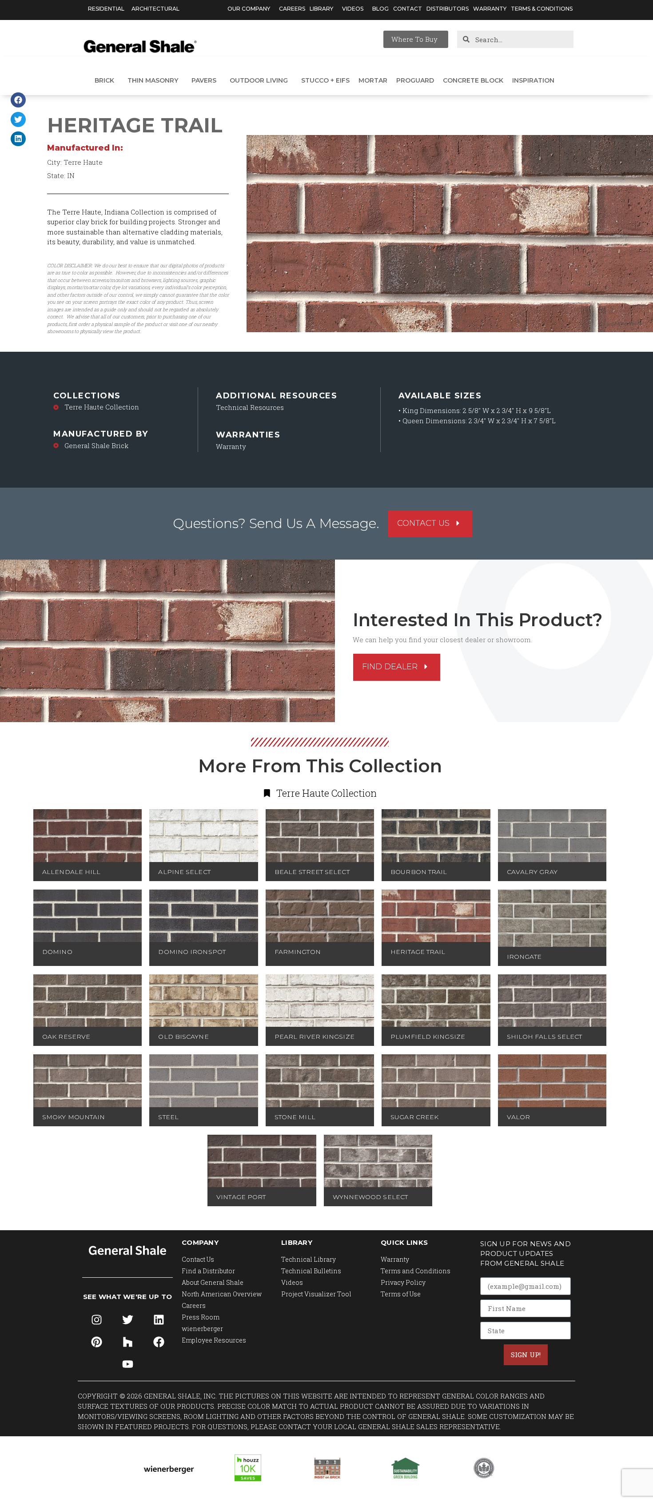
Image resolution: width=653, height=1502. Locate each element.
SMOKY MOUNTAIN (73, 1117)
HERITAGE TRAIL (417, 952)
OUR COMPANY (248, 8)
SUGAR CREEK (414, 1117)
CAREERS (292, 8)
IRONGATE (524, 957)
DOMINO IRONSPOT (192, 952)
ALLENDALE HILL (71, 872)
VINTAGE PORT (241, 1197)
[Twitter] (127, 1320)
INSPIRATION (533, 80)
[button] (18, 99)
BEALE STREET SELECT (312, 872)
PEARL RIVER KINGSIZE (314, 1037)
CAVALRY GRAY (532, 872)
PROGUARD (415, 80)
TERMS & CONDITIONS (542, 8)
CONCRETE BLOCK (473, 80)
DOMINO (57, 952)
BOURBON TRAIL (418, 872)
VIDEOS (352, 8)
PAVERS (203, 80)
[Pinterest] (96, 1342)
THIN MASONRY (152, 80)
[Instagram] (96, 1320)
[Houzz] (127, 1342)
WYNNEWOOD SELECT (370, 1197)
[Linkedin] (158, 1320)
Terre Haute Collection (101, 406)
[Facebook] (158, 1342)
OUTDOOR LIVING (259, 80)
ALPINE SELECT (184, 872)
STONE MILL (295, 1117)
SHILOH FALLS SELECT (544, 1037)
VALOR (518, 1117)
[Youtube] (127, 1364)
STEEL (168, 1117)
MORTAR (372, 80)
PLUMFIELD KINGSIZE (427, 1037)
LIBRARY (321, 8)
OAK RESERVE (66, 1037)
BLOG (380, 8)
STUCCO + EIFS (325, 80)
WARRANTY (489, 8)
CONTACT (407, 8)
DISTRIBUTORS (447, 8)
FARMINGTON (298, 952)
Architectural (155, 8)
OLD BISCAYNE (183, 1037)
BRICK (104, 80)
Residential (106, 8)
